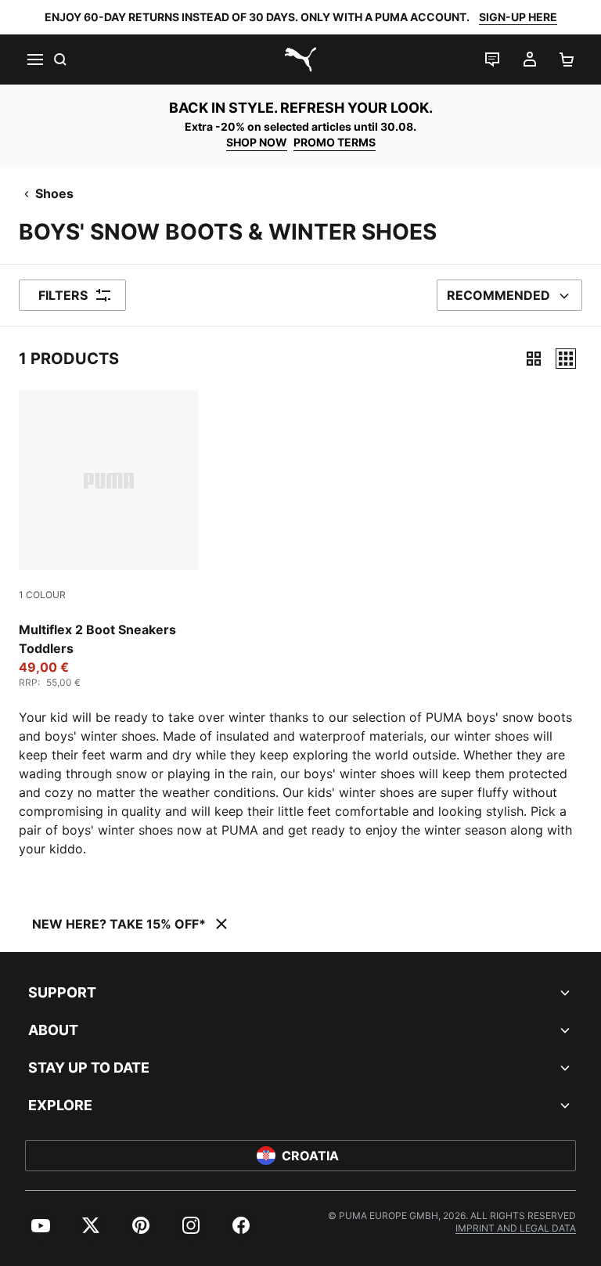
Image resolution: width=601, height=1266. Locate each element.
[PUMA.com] (300, 59)
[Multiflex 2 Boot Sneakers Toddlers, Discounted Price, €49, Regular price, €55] (108, 540)
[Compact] (533, 358)
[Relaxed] (565, 358)
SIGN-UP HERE (518, 16)
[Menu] (34, 59)
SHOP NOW (256, 142)
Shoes (54, 193)
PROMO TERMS (334, 142)
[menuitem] (40, 1225)
